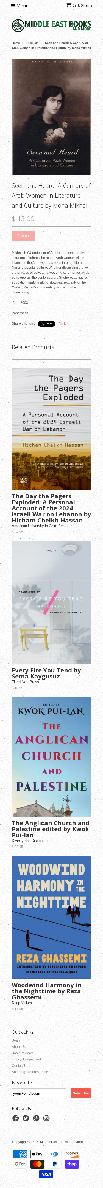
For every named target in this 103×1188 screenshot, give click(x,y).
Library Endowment (26, 1059)
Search (17, 1040)
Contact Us (20, 1066)
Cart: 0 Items (82, 5)
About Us (19, 1047)
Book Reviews (22, 1053)
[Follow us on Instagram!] (47, 1120)
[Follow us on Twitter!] (27, 1120)
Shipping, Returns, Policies (32, 1072)
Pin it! (62, 324)
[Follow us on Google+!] (37, 1120)
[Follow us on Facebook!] (16, 1120)
